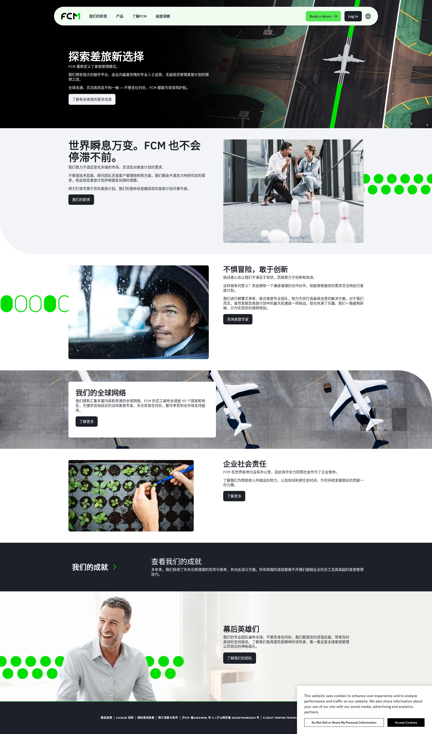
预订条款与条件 (168, 717)
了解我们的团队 (239, 658)
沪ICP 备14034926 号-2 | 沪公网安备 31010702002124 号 (220, 717)
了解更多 (86, 421)
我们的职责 (81, 199)
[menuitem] (98, 16)
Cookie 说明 (124, 717)
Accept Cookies (406, 722)
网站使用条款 (146, 717)
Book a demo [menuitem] (320, 16)
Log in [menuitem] (353, 16)
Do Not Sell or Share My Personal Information (344, 722)
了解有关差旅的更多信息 (92, 99)
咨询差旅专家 (238, 319)
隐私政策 (106, 717)
